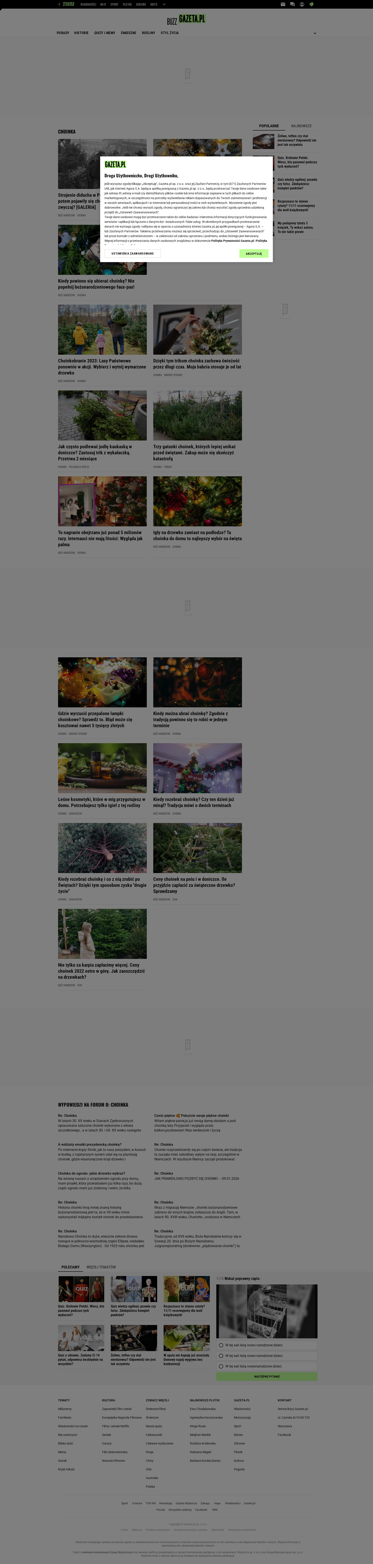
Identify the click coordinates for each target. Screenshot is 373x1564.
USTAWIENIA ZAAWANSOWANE (133, 253)
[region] (186, 209)
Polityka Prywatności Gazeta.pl (232, 240)
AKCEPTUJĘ (254, 253)
